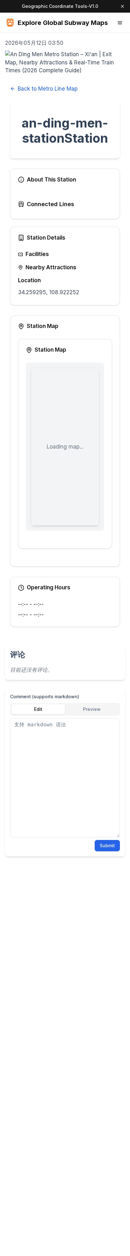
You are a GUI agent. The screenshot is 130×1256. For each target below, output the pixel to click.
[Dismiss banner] (122, 6)
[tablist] (65, 709)
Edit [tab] (38, 709)
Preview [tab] (92, 709)
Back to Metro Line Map (48, 89)
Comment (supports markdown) (44, 696)
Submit (107, 845)
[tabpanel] (65, 777)
